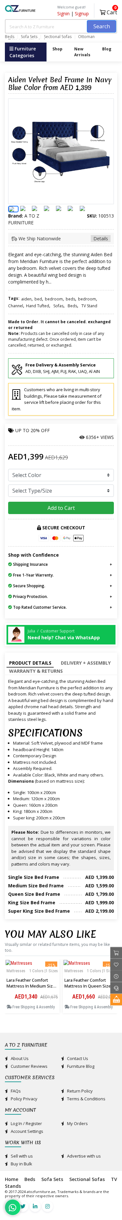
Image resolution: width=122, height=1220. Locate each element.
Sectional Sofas (58, 37)
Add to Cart (61, 507)
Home (11, 1179)
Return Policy (79, 1091)
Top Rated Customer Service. (39, 607)
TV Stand (89, 306)
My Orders (77, 1123)
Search (101, 26)
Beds (9, 37)
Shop (57, 49)
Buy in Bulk (21, 1164)
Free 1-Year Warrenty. (33, 575)
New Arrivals (82, 52)
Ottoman (86, 37)
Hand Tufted (37, 306)
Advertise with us (83, 1156)
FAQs (15, 1091)
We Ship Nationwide (62, 238)
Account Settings (26, 1131)
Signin (63, 13)
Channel (15, 306)
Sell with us (21, 1156)
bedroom (54, 299)
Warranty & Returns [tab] (36, 671)
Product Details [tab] (30, 663)
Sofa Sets (29, 37)
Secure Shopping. (28, 586)
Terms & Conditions (85, 1099)
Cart (111, 11)
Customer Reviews (28, 1066)
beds (70, 299)
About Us (19, 1058)
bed (38, 299)
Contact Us (77, 1058)
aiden (26, 299)
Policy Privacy (23, 1099)
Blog (106, 49)
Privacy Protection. (30, 596)
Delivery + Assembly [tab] (86, 663)
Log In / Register (26, 1123)
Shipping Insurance (30, 564)
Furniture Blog (80, 1066)
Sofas (58, 306)
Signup (82, 13)
